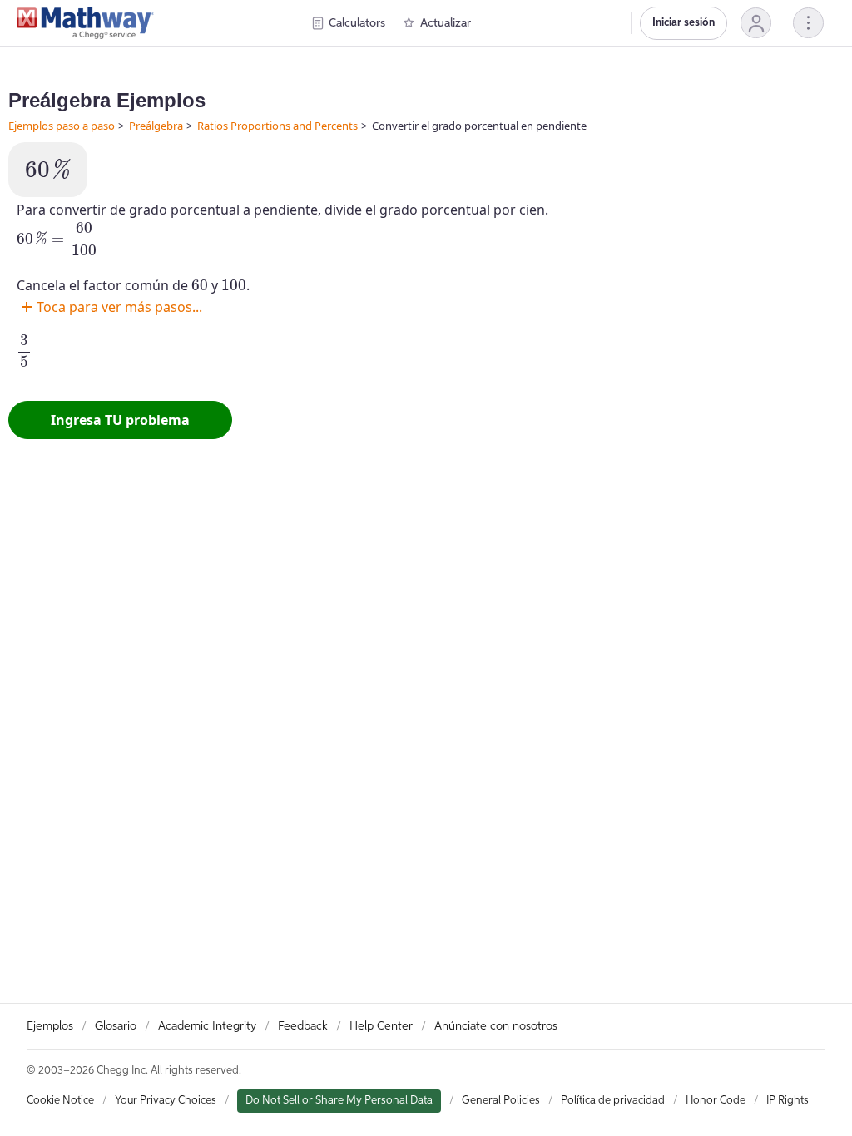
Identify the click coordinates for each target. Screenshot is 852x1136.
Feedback (303, 1026)
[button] (756, 22)
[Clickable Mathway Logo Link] (85, 23)
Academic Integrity (207, 1026)
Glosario (115, 1026)
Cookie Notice (60, 1100)
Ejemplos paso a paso (61, 125)
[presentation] (48, 169)
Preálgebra (156, 125)
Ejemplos (50, 1026)
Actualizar (445, 23)
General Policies (501, 1100)
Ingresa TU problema (120, 420)
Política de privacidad (613, 1100)
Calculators (357, 23)
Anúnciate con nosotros (495, 1026)
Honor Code (716, 1100)
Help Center (381, 1026)
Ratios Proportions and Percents (277, 125)
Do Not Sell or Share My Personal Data (339, 1100)
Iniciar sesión (683, 22)
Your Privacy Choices (165, 1100)
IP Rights (787, 1100)
